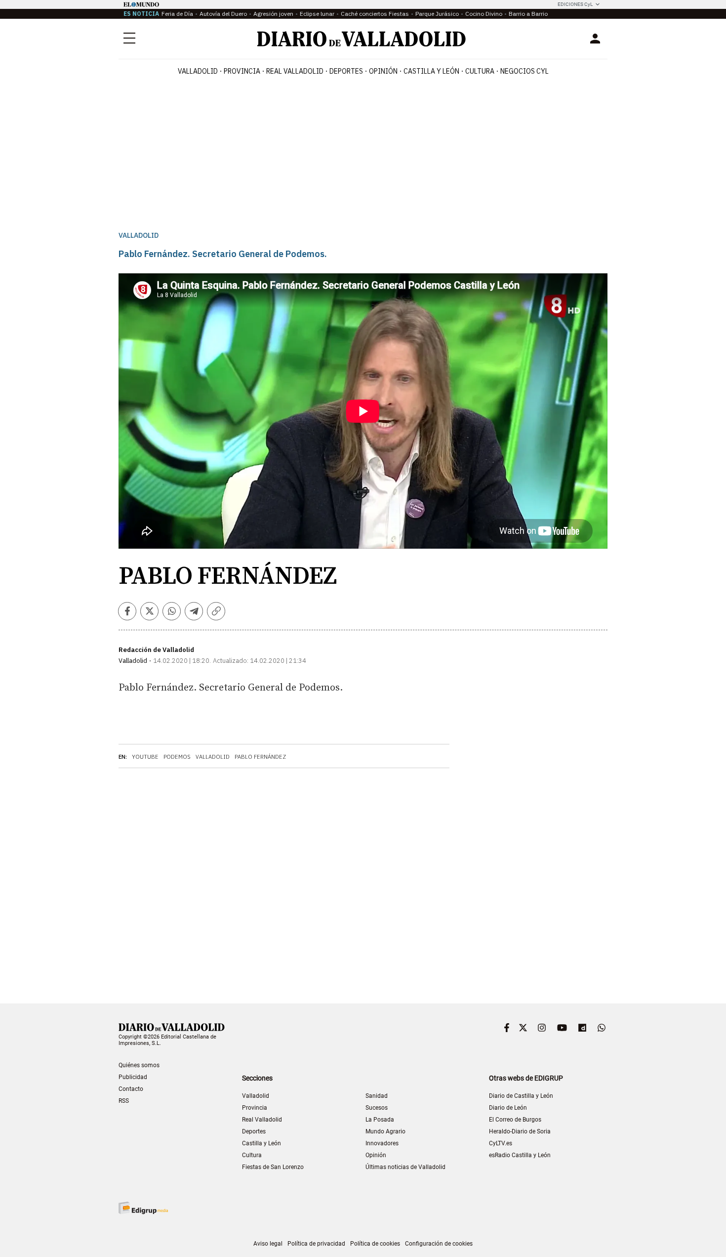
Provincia (242, 71)
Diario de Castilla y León (521, 1095)
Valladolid (198, 71)
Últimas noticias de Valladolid (405, 1167)
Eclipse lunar (317, 13)
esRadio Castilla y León (520, 1155)
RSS (124, 1100)
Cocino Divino (483, 13)
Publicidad (133, 1077)
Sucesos (376, 1107)
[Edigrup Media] (143, 1207)
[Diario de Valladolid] (361, 38)
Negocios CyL (524, 71)
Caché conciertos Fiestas (375, 13)
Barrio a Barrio (528, 13)
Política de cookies (375, 1243)
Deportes (346, 71)
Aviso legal (267, 1243)
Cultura (479, 71)
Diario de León (508, 1107)
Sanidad (376, 1095)
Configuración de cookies (439, 1243)
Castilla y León (431, 71)
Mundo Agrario (385, 1131)
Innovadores (382, 1143)
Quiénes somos (139, 1065)
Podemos (177, 756)
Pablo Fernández (260, 756)
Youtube (145, 756)
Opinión (383, 71)
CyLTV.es (500, 1143)
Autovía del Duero (223, 13)
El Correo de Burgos (515, 1119)
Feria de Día (177, 13)
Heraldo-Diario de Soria (520, 1131)
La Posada (379, 1119)
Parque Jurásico (437, 13)
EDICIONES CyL (575, 4)
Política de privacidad (316, 1243)
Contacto (131, 1088)
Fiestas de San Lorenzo (273, 1167)
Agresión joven (273, 13)
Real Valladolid (294, 71)
